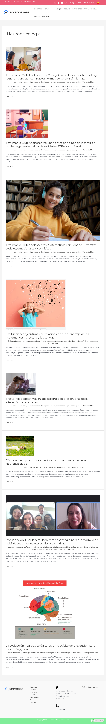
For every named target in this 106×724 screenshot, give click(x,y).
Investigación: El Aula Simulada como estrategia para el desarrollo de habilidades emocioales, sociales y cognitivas (52, 541)
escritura (36, 341)
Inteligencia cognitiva (61, 547)
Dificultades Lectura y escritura (20, 341)
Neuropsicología (62, 82)
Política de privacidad (90, 687)
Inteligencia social (48, 82)
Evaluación (34, 653)
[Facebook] (58, 3)
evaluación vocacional (16, 547)
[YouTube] (62, 3)
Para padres (77, 9)
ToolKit (67, 9)
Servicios (48, 9)
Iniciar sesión (89, 3)
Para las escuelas (90, 9)
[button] (100, 2)
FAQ (79, 3)
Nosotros (38, 9)
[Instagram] (55, 3)
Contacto (46, 16)
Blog (72, 3)
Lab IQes (58, 9)
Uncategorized (75, 82)
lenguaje (67, 341)
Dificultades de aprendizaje (19, 653)
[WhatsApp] (65, 3)
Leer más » (10, 96)
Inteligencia (17, 82)
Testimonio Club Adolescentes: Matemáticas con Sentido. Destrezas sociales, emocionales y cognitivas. (51, 246)
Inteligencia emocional (31, 82)
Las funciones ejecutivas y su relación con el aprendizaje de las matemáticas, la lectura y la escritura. (47, 335)
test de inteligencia (78, 653)
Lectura (60, 341)
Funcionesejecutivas (48, 341)
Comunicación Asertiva (30, 467)
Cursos (37, 16)
